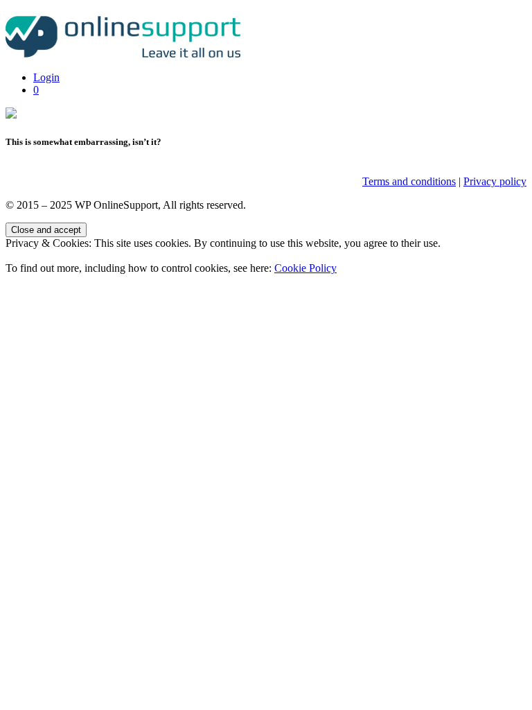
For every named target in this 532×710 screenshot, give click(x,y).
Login (46, 77)
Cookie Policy (305, 268)
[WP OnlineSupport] (127, 54)
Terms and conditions (409, 181)
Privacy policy (494, 181)
